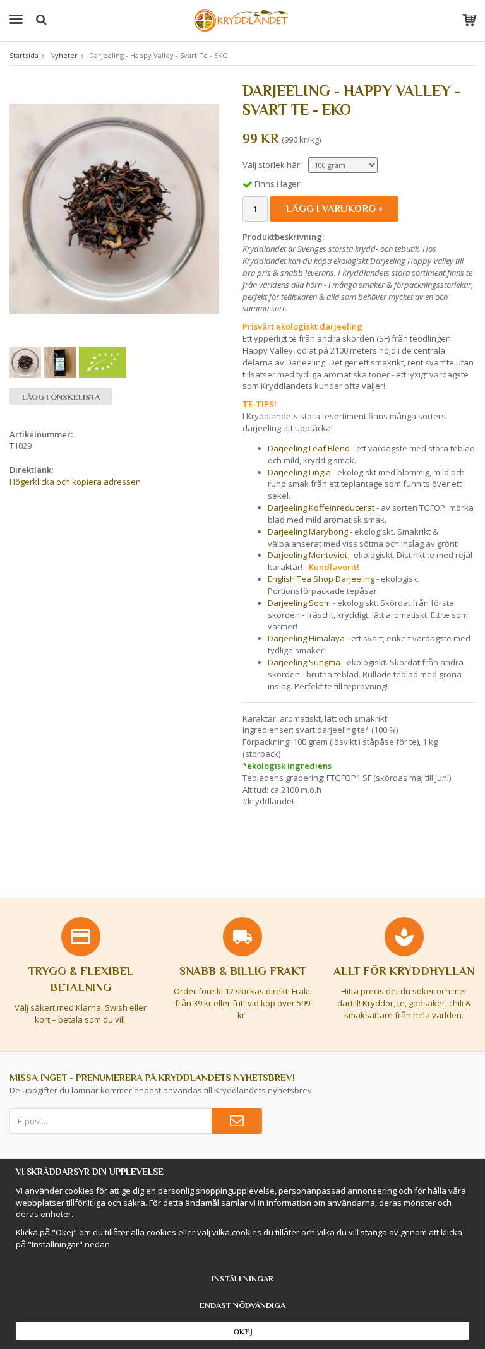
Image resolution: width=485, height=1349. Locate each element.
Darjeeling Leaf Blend (309, 448)
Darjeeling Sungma (304, 662)
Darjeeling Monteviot (307, 555)
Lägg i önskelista (61, 396)
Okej (243, 1331)
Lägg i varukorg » (334, 209)
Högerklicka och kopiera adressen (75, 481)
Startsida (24, 55)
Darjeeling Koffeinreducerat (321, 507)
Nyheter (64, 55)
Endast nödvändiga (242, 1305)
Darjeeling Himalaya (306, 638)
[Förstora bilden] (114, 207)
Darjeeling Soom (300, 603)
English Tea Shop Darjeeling (321, 579)
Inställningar (242, 1278)
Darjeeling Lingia (299, 472)
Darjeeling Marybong (308, 531)
